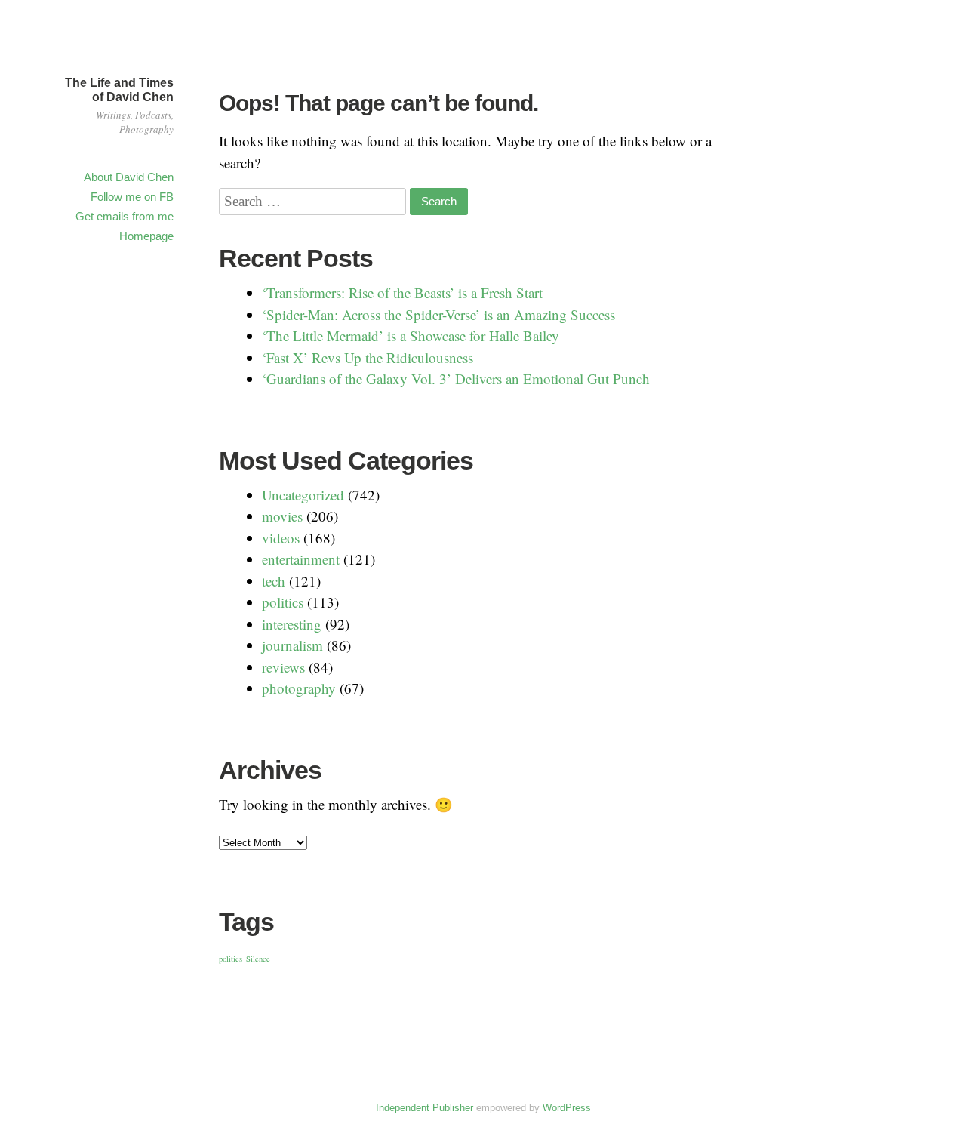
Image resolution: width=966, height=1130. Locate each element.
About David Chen (129, 177)
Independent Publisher (424, 1107)
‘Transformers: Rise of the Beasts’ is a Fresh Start (402, 292)
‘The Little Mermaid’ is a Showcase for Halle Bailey (410, 335)
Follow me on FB (132, 196)
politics (282, 602)
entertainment (301, 559)
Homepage (146, 235)
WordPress (567, 1107)
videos (281, 537)
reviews (283, 666)
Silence (258, 958)
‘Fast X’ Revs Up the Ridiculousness (367, 357)
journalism (292, 645)
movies (282, 515)
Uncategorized (303, 494)
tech (273, 580)
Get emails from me (124, 216)
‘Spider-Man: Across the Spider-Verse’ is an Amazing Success (438, 314)
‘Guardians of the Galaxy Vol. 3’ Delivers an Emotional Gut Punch (456, 378)
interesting (291, 623)
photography (299, 688)
